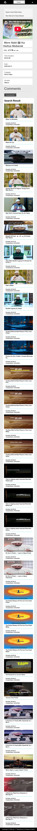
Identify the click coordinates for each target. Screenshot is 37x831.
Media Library (18, 12)
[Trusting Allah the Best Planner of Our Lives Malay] (18, 421)
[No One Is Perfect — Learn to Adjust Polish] (18, 544)
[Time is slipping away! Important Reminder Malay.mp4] (18, 495)
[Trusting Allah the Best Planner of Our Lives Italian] (18, 446)
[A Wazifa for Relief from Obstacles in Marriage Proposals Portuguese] (18, 784)
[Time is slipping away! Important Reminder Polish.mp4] (18, 471)
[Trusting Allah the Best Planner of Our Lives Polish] (18, 323)
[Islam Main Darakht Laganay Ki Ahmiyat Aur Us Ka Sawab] (18, 252)
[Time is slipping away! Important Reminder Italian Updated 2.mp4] (18, 520)
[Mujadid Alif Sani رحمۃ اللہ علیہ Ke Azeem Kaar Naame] (18, 228)
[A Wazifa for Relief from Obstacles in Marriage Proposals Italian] (18, 809)
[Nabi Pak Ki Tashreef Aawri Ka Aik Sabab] (18, 204)
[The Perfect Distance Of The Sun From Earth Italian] (18, 641)
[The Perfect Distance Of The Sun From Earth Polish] (18, 592)
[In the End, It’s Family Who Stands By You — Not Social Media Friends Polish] (18, 712)
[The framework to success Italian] (18, 666)
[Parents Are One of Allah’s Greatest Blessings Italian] (18, 347)
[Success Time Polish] (18, 689)
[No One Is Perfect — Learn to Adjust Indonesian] (18, 567)
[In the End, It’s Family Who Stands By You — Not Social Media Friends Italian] (18, 737)
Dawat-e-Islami (10, 12)
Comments (10, 95)
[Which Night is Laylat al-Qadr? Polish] (18, 761)
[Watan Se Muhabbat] (18, 111)
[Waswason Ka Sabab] (18, 157)
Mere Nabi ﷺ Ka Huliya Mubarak (15, 16)
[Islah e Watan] (18, 277)
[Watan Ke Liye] (18, 134)
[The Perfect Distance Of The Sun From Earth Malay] (18, 617)
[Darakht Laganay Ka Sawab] (18, 300)
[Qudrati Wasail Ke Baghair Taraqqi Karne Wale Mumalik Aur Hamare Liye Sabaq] (18, 180)
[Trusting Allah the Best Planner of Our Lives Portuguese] (18, 372)
